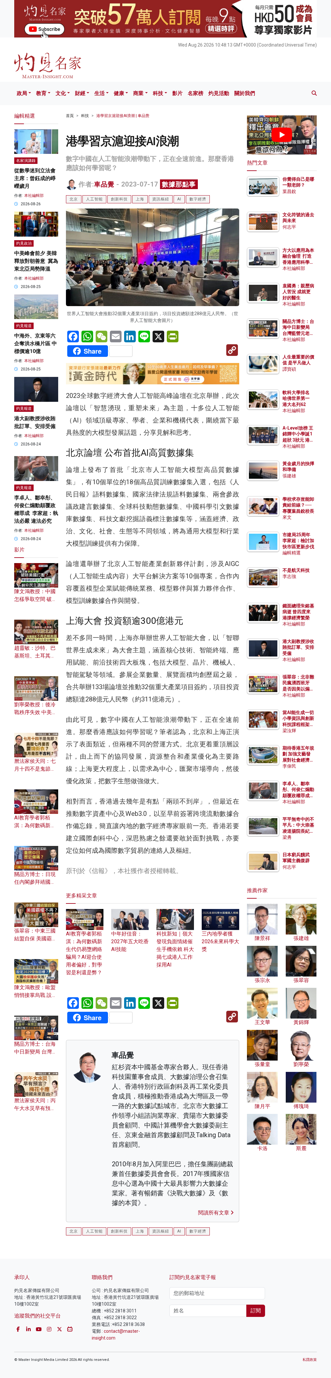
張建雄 (289, 475)
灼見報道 (24, 326)
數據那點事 (179, 184)
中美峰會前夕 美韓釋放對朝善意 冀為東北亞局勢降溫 (36, 261)
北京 (73, 199)
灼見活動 (218, 93)
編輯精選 (292, 552)
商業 (138, 93)
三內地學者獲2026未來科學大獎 (220, 941)
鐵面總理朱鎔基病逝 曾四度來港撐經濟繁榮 (298, 611)
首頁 (70, 115)
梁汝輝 (289, 730)
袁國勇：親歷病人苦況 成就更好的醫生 (298, 291)
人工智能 (94, 199)
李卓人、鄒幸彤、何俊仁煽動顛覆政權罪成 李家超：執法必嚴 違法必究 (298, 795)
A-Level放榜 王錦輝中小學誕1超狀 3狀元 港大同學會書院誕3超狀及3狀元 (298, 439)
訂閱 (256, 1311)
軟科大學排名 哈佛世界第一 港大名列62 (296, 398)
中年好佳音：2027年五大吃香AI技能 (130, 941)
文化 (61, 93)
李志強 (289, 576)
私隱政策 (310, 1360)
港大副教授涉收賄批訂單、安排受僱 (298, 647)
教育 (41, 93)
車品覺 (104, 184)
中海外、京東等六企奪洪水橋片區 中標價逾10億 (35, 343)
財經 (80, 93)
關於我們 (244, 93)
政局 (22, 93)
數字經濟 (197, 199)
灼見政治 (24, 243)
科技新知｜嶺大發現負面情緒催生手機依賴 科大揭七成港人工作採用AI (175, 949)
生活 (99, 93)
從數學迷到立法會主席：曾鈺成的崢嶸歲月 (35, 178)
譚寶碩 (289, 369)
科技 (158, 93)
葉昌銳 (289, 191)
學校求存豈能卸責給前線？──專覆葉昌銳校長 (298, 505)
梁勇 (287, 837)
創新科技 (119, 199)
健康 (119, 93)
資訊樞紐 (160, 199)
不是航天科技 (296, 570)
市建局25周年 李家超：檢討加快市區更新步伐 (298, 540)
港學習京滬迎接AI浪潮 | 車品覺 (122, 115)
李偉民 (289, 766)
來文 (287, 517)
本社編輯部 (34, 195)
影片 (177, 93)
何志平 (289, 227)
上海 (140, 199)
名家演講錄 (26, 160)
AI (179, 199)
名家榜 (195, 93)
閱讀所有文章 (214, 1213)
